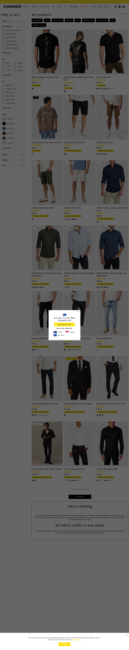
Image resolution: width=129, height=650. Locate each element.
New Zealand (61, 335)
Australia (60, 332)
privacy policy (76, 639)
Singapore (72, 332)
